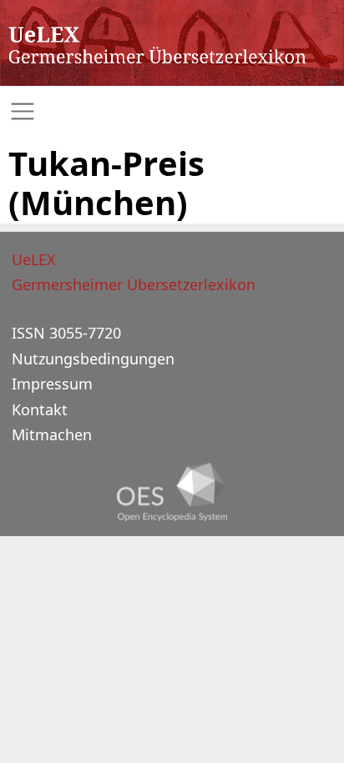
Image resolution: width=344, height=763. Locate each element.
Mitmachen (52, 434)
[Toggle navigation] (172, 111)
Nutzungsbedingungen (93, 359)
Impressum (52, 384)
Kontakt (40, 409)
